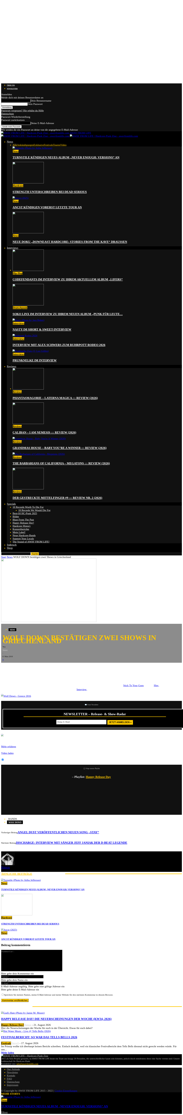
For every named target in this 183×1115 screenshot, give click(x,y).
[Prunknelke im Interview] (31, 351)
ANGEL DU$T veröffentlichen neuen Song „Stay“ (58, 832)
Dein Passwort (35, 104)
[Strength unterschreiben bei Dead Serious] (28, 182)
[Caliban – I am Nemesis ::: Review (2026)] (28, 423)
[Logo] (35, 136)
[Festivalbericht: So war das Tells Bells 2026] (26, 1031)
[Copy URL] (39, 667)
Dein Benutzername (41, 100)
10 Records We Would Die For (34, 510)
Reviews (11, 366)
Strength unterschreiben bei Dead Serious (50, 192)
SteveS (15, 1043)
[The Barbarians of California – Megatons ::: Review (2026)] (39, 454)
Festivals (48, 144)
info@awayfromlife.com (27, 1064)
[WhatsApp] (22, 667)
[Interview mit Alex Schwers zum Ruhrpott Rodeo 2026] (25, 335)
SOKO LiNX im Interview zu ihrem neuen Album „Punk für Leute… (68, 314)
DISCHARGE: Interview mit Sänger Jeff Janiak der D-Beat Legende (71, 842)
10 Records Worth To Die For (28, 507)
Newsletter (12, 89)
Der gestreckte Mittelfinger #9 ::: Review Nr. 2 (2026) (57, 497)
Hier (156, 685)
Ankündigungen (25, 144)
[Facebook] (5, 667)
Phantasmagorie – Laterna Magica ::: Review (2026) (55, 398)
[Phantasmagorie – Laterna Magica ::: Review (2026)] (28, 388)
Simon (5, 650)
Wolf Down (14, 822)
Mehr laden (7, 1052)
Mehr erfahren (8, 746)
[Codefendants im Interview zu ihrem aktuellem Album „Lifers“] (28, 270)
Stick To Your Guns (133, 685)
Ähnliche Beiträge (16, 873)
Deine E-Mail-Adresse (42, 123)
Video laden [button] (7, 753)
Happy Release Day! (23, 522)
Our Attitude (13, 1069)
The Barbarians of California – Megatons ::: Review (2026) (61, 463)
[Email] (14, 667)
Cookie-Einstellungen (66, 1090)
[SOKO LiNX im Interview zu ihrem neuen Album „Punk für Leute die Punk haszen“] (28, 304)
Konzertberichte (21, 529)
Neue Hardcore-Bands (24, 535)
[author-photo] (8, 864)
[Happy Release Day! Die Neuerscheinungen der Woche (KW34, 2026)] (23, 1012)
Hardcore (18, 185)
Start (3, 557)
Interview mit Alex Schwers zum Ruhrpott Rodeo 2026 (59, 345)
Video (63, 144)
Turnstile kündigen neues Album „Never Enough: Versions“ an (66, 157)
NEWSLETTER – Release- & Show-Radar (95, 714)
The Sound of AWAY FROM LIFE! (31, 541)
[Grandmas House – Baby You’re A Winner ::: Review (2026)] (39, 438)
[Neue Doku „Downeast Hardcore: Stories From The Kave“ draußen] (28, 232)
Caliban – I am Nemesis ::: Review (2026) (44, 432)
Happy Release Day (98, 777)
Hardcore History (22, 526)
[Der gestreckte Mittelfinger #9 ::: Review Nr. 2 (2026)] (28, 488)
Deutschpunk (20, 307)
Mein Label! (19, 532)
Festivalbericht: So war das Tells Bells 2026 (39, 1037)
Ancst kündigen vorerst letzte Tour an (47, 207)
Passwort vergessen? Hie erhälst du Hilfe (22, 110)
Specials (11, 503)
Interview (82, 689)
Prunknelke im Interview (35, 360)
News (10, 141)
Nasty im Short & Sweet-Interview (42, 329)
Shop (10, 547)
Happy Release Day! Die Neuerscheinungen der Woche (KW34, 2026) (56, 1019)
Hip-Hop (17, 273)
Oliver (4, 1112)
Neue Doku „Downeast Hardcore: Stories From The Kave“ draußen (70, 241)
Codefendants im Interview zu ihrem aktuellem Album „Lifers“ (68, 279)
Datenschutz (7, 113)
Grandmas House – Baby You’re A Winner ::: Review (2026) (60, 448)
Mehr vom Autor (48, 873)
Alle (15, 144)
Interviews (12, 247)
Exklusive (39, 144)
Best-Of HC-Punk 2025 (25, 513)
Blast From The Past (23, 519)
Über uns (11, 85)
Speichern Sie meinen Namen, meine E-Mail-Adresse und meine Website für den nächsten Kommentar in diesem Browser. (58, 995)
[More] (50, 667)
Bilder (16, 516)
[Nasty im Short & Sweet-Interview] (28, 320)
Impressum (12, 1085)
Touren (56, 144)
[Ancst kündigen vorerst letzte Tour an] (20, 198)
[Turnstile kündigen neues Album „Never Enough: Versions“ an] (32, 148)
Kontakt (11, 1075)
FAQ (9, 1078)
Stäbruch (12, 544)
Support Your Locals (23, 538)
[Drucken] (31, 667)
